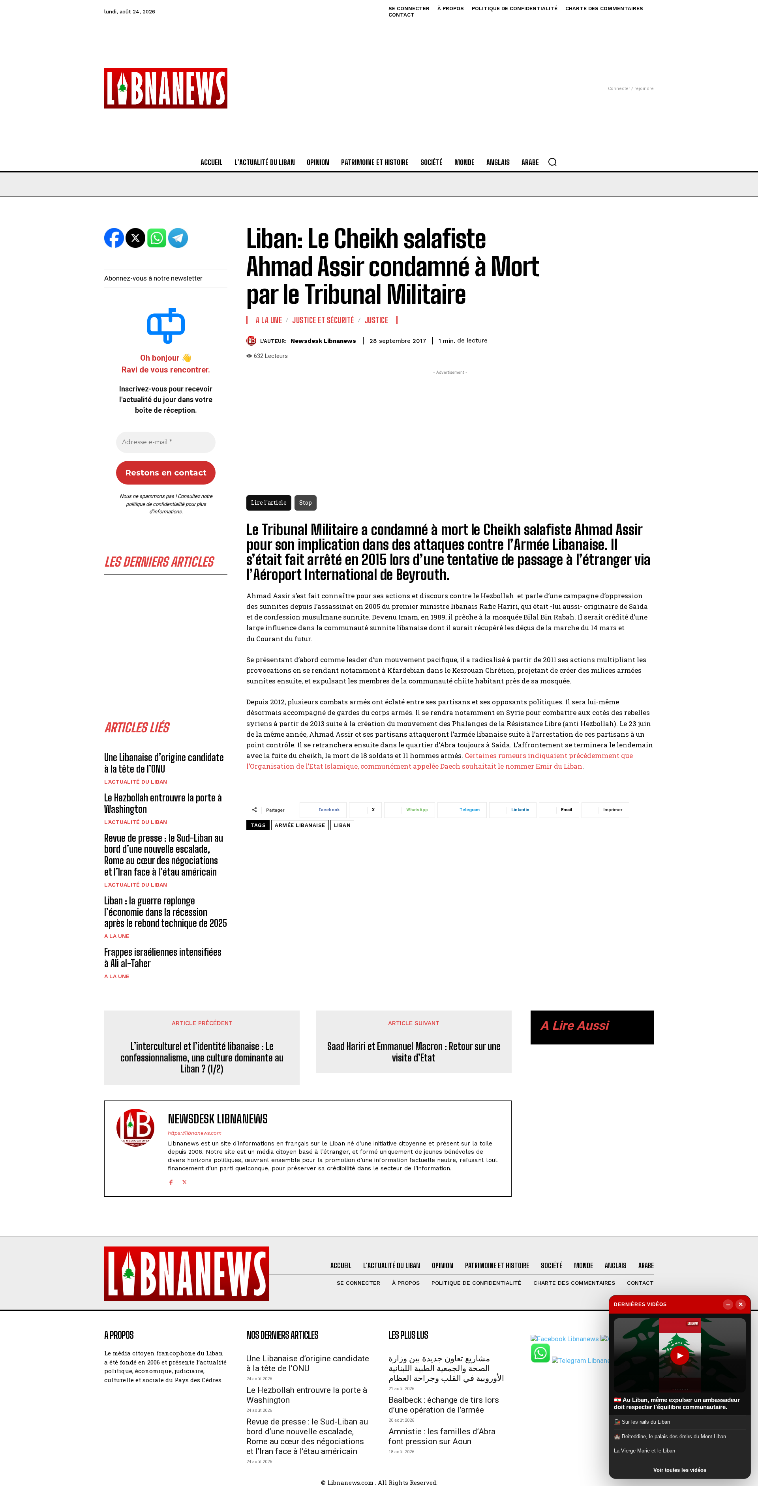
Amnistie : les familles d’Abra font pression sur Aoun (441, 1436)
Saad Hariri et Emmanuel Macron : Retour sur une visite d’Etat (414, 1052)
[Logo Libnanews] (165, 88)
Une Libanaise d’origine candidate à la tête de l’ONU (164, 763)
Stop (305, 502)
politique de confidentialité (155, 504)
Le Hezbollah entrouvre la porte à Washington (163, 803)
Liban (342, 825)
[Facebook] (171, 1181)
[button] (552, 161)
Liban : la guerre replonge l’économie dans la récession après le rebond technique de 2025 (165, 912)
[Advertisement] (379, 78)
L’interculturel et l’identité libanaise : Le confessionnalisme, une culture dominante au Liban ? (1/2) (201, 1058)
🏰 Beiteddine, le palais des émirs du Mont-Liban (670, 1436)
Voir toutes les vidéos (679, 1470)
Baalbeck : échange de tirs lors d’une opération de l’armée (443, 1405)
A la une (116, 936)
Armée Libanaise (300, 825)
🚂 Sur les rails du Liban (642, 1422)
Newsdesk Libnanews (323, 340)
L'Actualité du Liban (135, 781)
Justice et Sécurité (323, 320)
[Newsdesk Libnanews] (253, 341)
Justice (376, 320)
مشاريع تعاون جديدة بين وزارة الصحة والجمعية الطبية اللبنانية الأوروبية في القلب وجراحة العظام (446, 1368)
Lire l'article (269, 502)
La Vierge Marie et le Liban (644, 1451)
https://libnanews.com (194, 1133)
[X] (185, 1181)
